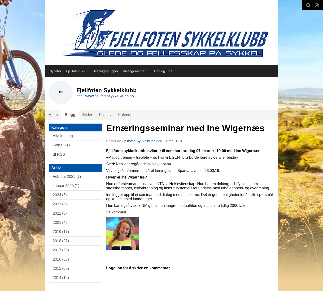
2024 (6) (60, 195)
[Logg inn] (317, 5)
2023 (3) (60, 204)
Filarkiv (105, 115)
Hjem (53, 115)
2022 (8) (60, 213)
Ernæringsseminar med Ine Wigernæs (185, 128)
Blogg (70, 115)
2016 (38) (61, 259)
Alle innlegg (63, 136)
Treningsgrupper (105, 71)
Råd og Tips (163, 71)
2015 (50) (61, 268)
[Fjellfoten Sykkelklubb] (161, 32)
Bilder (87, 115)
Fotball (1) (61, 145)
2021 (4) (60, 222)
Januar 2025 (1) (66, 186)
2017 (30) (61, 250)
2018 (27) (61, 241)
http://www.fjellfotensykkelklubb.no (105, 96)
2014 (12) (61, 278)
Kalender (126, 115)
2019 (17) (61, 232)
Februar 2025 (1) (67, 177)
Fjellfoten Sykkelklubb (138, 141)
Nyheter (55, 71)
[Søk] (308, 5)
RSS (60, 154)
